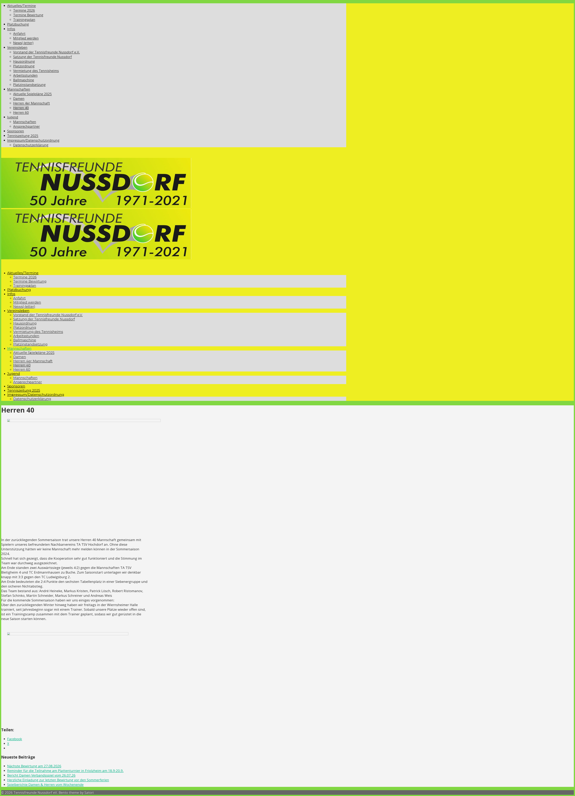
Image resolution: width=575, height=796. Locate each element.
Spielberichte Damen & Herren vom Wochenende (45, 784)
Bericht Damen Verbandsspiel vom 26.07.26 (41, 775)
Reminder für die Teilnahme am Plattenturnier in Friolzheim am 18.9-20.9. (65, 770)
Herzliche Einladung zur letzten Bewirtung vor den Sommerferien (58, 780)
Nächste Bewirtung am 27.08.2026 (34, 766)
